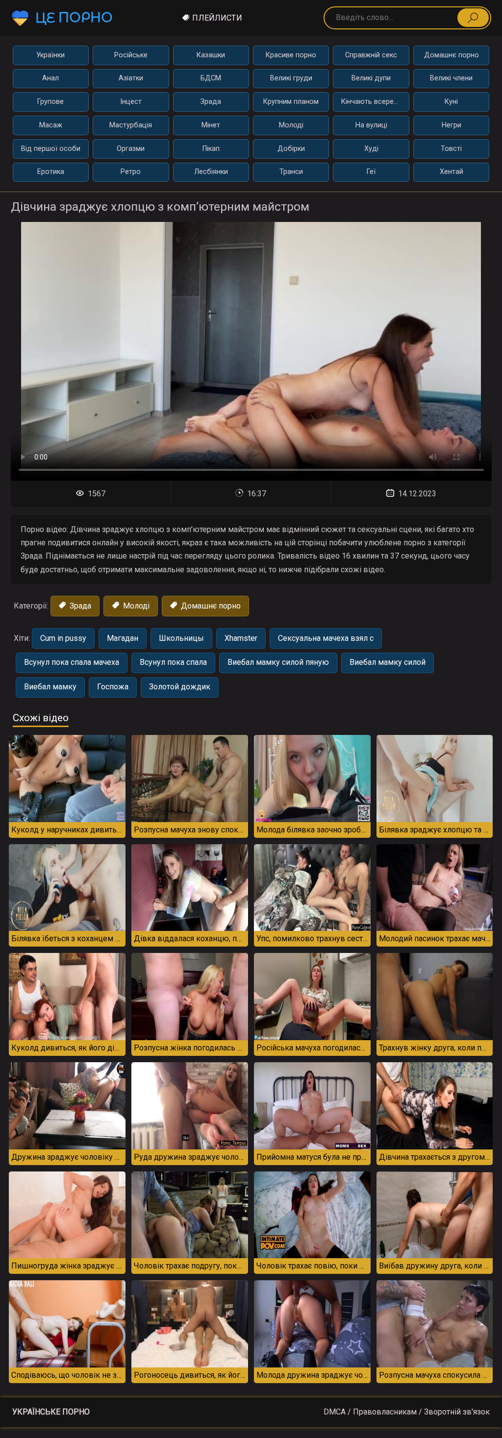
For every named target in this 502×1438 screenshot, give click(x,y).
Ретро (131, 172)
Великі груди (291, 78)
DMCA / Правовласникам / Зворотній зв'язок (407, 1411)
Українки (50, 55)
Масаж (50, 125)
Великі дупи (371, 78)
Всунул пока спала (173, 662)
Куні (451, 101)
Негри (451, 125)
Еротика (50, 172)
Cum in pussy (63, 638)
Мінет (210, 125)
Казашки (211, 55)
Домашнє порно (451, 55)
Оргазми (131, 149)
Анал (50, 78)
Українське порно (51, 1411)
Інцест (131, 101)
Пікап (211, 149)
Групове (50, 101)
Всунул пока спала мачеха (71, 662)
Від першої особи (50, 149)
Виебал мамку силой (388, 662)
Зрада (211, 101)
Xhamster (241, 638)
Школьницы (181, 638)
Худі (371, 149)
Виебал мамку (50, 686)
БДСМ (211, 78)
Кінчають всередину (375, 101)
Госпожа (112, 686)
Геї (371, 172)
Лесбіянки (211, 172)
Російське (131, 55)
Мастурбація (130, 125)
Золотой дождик (179, 686)
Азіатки (131, 78)
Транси (291, 172)
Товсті (451, 149)
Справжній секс (371, 55)
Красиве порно (291, 55)
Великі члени (451, 78)
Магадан (122, 638)
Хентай (451, 172)
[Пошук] (473, 17)
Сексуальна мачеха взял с (326, 638)
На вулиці (371, 125)
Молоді (291, 125)
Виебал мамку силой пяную (278, 662)
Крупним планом (291, 101)
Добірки (291, 149)
